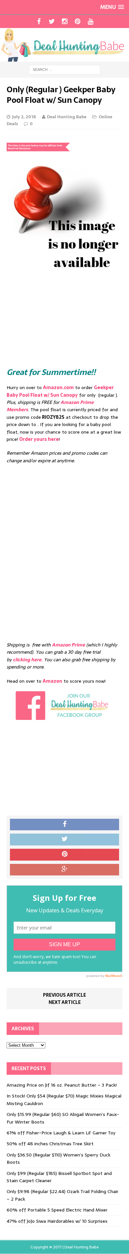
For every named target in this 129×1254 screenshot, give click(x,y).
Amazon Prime (68, 644)
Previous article (64, 995)
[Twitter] (52, 21)
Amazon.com (58, 387)
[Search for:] (64, 69)
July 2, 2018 (24, 116)
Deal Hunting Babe (66, 116)
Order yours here (39, 439)
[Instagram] (64, 21)
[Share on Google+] (64, 870)
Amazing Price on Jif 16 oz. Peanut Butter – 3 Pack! (62, 1085)
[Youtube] (90, 21)
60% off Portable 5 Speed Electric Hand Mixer (57, 1209)
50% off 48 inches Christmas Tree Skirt (50, 1143)
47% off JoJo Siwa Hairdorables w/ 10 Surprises (57, 1221)
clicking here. (28, 659)
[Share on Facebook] (64, 825)
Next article (65, 1002)
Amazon (52, 681)
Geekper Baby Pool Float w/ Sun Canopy (60, 391)
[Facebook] (39, 21)
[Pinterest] (77, 21)
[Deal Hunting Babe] (64, 45)
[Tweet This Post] (64, 839)
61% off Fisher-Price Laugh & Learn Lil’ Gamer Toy (61, 1132)
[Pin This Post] (64, 855)
